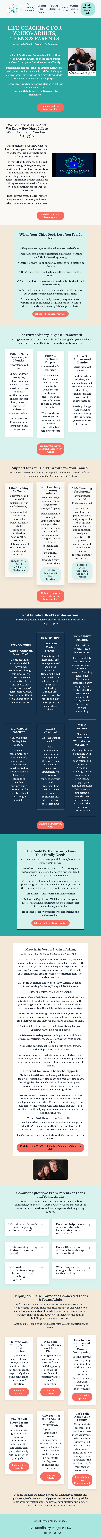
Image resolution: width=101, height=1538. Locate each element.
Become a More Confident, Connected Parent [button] (82, 571)
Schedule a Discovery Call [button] (50, 825)
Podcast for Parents (42, 9)
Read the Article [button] (19, 1392)
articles (78, 1494)
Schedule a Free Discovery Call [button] (50, 107)
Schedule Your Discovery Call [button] (50, 314)
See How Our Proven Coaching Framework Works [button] (50, 449)
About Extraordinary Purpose (50, 1520)
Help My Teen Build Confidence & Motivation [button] (18, 565)
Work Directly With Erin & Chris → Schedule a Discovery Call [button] (50, 1147)
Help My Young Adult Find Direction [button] (50, 574)
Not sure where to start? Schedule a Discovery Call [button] (50, 596)
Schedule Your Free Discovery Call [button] (50, 215)
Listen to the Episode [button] (82, 1397)
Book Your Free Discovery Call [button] (88, 9)
